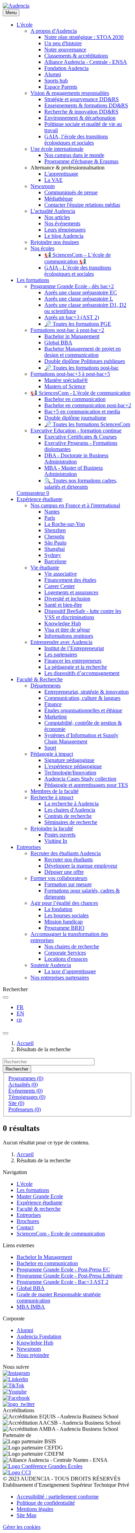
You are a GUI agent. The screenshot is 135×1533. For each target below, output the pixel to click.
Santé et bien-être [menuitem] (63, 605)
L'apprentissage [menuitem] (61, 174)
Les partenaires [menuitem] (60, 654)
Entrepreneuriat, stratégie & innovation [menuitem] (86, 692)
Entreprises (29, 1215)
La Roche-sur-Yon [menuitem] (64, 524)
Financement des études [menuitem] (70, 580)
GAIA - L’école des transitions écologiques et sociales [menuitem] (77, 271)
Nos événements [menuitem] (62, 223)
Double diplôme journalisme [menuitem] (75, 418)
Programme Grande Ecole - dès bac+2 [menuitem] (72, 286)
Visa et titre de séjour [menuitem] (67, 630)
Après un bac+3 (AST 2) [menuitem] (71, 317)
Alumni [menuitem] (52, 74)
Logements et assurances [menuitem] (71, 592)
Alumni (25, 1330)
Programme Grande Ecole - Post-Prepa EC (63, 1269)
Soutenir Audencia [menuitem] (50, 965)
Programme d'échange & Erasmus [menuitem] (81, 161)
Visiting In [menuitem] (55, 841)
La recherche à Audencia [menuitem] (71, 804)
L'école (25, 1184)
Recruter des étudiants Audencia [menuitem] (65, 853)
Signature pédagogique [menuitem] (69, 760)
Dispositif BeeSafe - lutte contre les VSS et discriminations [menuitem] (82, 614)
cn (19, 1020)
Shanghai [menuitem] (54, 549)
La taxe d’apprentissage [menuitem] (70, 971)
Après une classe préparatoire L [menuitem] (78, 299)
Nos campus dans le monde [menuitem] (74, 155)
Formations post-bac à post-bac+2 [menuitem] (67, 330)
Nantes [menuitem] (52, 512)
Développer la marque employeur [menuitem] (80, 866)
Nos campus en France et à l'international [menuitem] (75, 505)
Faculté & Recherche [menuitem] (40, 679)
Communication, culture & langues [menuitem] (82, 698)
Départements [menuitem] (45, 686)
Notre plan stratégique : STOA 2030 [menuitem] (84, 37)
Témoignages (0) (26, 1097)
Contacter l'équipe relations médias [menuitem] (82, 205)
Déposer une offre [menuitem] (64, 872)
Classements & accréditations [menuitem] (76, 56)
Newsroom (29, 1349)
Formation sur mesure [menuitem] (68, 884)
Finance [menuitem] (53, 704)
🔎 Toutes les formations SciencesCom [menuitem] (87, 424)
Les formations (33, 1190)
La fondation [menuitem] (58, 909)
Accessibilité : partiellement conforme (58, 1497)
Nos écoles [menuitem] (42, 248)
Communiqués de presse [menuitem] (71, 192)
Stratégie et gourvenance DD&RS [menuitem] (81, 99)
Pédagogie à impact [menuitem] (51, 754)
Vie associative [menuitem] (60, 574)
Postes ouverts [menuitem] (59, 835)
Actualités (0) (23, 1084)
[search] (5, 997)
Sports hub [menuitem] (56, 81)
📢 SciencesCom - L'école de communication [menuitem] (80, 393)
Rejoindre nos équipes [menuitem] (54, 242)
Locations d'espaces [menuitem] (66, 959)
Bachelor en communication (47, 1263)
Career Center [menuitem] (59, 586)
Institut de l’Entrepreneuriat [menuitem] (74, 648)
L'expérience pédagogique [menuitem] (73, 766)
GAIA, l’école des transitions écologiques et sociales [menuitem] (76, 140)
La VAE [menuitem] (53, 180)
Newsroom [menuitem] (42, 186)
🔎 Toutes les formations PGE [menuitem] (77, 324)
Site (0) (16, 1103)
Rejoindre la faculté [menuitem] (51, 828)
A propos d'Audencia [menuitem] (53, 31)
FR (20, 1007)
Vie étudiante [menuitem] (44, 567)
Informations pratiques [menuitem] (68, 636)
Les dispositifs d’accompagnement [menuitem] (81, 673)
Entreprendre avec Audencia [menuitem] (61, 642)
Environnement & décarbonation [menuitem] (80, 118)
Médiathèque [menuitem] (58, 199)
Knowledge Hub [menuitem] (62, 623)
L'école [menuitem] (25, 25)
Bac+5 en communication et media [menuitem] (82, 411)
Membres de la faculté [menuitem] (54, 791)
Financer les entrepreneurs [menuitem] (72, 661)
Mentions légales (35, 1509)
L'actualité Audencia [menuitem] (52, 211)
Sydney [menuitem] (52, 555)
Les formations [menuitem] (33, 280)
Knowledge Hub (35, 1343)
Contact (25, 1227)
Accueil (25, 1043)
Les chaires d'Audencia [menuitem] (69, 810)
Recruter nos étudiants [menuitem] (68, 859)
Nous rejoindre (33, 1355)
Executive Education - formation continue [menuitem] (76, 430)
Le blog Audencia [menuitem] (63, 236)
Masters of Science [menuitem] (65, 386)
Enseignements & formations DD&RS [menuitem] (86, 105)
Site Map (26, 1515)
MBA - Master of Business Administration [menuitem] (73, 471)
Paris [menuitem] (49, 518)
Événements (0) (25, 1091)
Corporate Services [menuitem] (65, 953)
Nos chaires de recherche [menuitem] (71, 946)
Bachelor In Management (44, 1257)
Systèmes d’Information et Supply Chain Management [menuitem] (81, 738)
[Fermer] (5, 1033)
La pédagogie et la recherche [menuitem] (75, 667)
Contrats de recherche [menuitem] (68, 816)
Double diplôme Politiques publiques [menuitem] (84, 361)
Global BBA (31, 1288)
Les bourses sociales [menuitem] (66, 915)
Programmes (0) (25, 1078)
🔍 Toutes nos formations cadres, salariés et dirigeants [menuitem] (80, 484)
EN (20, 1013)
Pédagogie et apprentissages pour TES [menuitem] (86, 785)
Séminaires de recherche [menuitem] (70, 822)
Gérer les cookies (21, 1527)
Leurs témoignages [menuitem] (65, 230)
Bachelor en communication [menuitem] (75, 399)
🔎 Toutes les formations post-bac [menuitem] (81, 368)
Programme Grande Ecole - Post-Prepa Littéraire (70, 1276)
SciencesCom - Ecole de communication (61, 1234)
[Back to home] (16, 6)
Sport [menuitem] (50, 748)
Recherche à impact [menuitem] (51, 797)
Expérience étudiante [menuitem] (39, 499)
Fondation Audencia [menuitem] (66, 68)
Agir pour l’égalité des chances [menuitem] (64, 903)
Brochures (28, 1221)
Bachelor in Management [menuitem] (71, 336)
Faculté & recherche (39, 1209)
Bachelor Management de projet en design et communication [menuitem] (82, 352)
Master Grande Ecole (40, 1196)
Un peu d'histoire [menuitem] (63, 43)
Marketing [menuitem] (55, 717)
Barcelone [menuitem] (55, 561)
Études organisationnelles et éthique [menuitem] (83, 710)
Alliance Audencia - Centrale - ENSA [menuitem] (85, 62)
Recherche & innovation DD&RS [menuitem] (81, 112)
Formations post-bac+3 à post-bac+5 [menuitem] (70, 374)
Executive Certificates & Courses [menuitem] (80, 437)
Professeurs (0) (24, 1109)
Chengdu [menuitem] (54, 536)
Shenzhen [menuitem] (55, 530)
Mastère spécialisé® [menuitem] (66, 380)
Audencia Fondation (39, 1336)
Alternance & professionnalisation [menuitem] (67, 167)
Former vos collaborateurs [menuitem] (58, 878)
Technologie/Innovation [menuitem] (70, 772)
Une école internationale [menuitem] (56, 149)
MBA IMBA (31, 1307)
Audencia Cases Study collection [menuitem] (80, 779)
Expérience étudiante (39, 1202)
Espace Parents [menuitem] (60, 87)
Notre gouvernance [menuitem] (65, 49)
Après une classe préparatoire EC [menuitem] (80, 292)
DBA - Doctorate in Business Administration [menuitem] (76, 458)
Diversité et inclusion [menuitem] (67, 599)
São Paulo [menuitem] (55, 543)
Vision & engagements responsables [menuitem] (69, 93)
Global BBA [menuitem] (58, 342)
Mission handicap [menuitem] (63, 922)
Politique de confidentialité (46, 1503)
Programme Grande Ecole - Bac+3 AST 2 (62, 1282)
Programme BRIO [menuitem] (64, 928)
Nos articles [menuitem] (57, 217)
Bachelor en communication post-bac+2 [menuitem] (87, 405)
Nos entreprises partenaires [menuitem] (59, 977)
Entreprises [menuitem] (29, 847)
